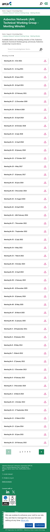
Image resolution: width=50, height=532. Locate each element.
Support (9, 11)
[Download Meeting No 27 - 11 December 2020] (45, 101)
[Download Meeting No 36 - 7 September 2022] (45, 231)
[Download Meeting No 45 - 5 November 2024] (45, 191)
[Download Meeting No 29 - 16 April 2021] (45, 85)
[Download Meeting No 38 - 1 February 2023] (45, 280)
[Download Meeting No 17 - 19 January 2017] (45, 174)
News (16, 512)
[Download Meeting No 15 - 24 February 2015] (45, 442)
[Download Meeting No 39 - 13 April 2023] (45, 272)
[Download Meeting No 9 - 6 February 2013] (45, 377)
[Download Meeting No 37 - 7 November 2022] (45, 223)
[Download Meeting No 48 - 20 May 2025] (45, 304)
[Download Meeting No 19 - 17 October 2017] (45, 158)
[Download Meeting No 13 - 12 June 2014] (45, 426)
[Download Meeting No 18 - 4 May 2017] (45, 166)
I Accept (29, 525)
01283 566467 (8, 474)
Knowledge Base (17, 11)
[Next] (38, 451)
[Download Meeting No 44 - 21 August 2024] (45, 199)
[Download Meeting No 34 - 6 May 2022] (45, 247)
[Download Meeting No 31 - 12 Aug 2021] (45, 69)
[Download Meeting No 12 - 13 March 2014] (45, 418)
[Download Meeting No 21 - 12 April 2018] (45, 142)
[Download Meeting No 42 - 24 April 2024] (45, 207)
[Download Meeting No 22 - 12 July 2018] (45, 134)
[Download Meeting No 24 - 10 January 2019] (45, 296)
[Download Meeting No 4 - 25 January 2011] (45, 337)
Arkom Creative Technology (37, 530)
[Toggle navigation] (46, 3)
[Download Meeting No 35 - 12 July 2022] (45, 239)
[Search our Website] (41, 3)
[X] (13, 491)
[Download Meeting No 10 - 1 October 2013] (45, 402)
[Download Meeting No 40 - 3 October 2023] (45, 264)
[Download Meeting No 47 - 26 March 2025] (45, 312)
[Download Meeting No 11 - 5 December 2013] (45, 369)
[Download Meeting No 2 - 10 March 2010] (45, 394)
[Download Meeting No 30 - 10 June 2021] (45, 77)
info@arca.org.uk (8, 478)
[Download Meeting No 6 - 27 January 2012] (45, 361)
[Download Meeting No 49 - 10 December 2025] (45, 288)
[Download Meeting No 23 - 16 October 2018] (45, 126)
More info (25, 520)
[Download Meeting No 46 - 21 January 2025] (45, 321)
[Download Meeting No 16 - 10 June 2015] (45, 434)
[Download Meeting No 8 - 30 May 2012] (45, 345)
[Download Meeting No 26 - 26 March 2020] (45, 109)
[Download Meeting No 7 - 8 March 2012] (45, 353)
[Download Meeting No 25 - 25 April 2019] (45, 117)
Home (4, 11)
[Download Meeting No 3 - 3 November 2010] (45, 385)
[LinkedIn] (7, 491)
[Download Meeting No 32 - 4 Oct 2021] (45, 61)
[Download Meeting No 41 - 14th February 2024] (45, 215)
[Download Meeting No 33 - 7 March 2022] (45, 256)
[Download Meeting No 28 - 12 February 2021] (45, 93)
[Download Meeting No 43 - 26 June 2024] (45, 182)
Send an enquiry (7, 481)
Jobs (3, 524)
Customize (39, 525)
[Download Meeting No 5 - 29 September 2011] (45, 329)
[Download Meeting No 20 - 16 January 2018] (45, 150)
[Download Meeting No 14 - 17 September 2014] (45, 410)
